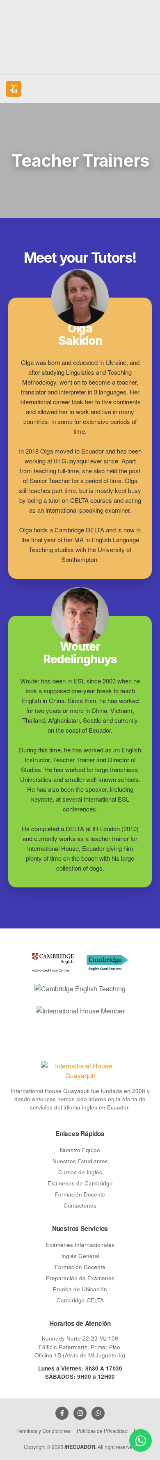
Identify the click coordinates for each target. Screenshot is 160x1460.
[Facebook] (62, 1413)
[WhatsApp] (98, 1413)
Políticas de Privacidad (102, 1431)
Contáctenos (80, 1205)
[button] (13, 88)
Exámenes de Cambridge (80, 1183)
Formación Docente (80, 1194)
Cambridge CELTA (80, 1300)
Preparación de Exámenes (80, 1278)
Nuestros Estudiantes (80, 1161)
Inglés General (80, 1256)
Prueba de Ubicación (80, 1289)
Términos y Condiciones (43, 1431)
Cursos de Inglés (80, 1172)
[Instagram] (80, 1413)
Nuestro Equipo (80, 1150)
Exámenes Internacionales (80, 1245)
